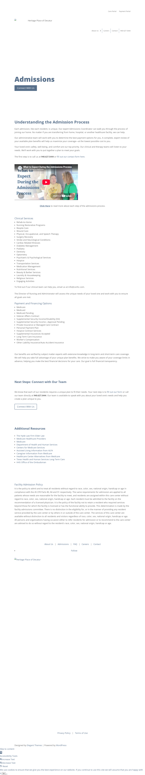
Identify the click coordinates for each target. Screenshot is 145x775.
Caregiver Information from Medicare (34, 453)
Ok (4, 774)
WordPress (61, 745)
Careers (106, 31)
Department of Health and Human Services (37, 444)
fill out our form (114, 392)
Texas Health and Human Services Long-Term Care (41, 459)
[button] (1, 752)
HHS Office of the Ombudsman (31, 462)
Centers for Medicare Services (31, 447)
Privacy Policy (63, 733)
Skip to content (7, 749)
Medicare (21, 441)
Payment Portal (124, 11)
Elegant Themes (34, 745)
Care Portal (112, 11)
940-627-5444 (125, 31)
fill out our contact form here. (71, 156)
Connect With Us (25, 88)
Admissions (63, 544)
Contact (115, 31)
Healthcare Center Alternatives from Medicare (38, 456)
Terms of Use (81, 733)
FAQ (75, 544)
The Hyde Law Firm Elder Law (30, 435)
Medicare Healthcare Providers (31, 438)
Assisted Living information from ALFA (35, 450)
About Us (95, 31)
